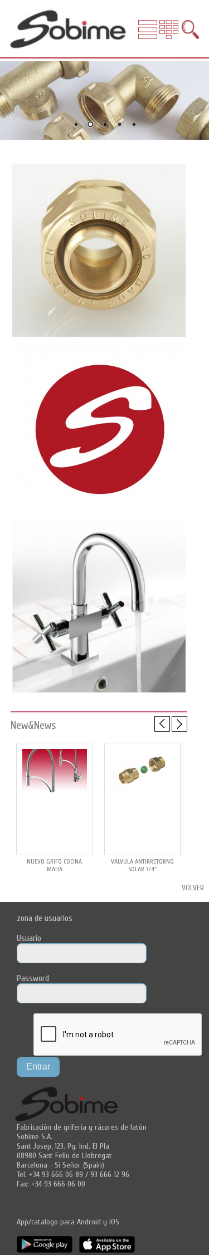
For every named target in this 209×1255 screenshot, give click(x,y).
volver (193, 888)
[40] (99, 514)
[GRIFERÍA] (99, 691)
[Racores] (99, 336)
